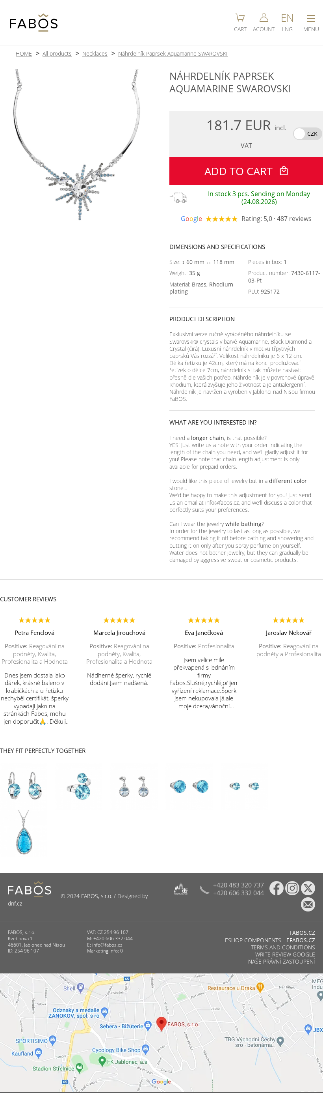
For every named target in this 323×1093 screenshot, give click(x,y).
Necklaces (95, 53)
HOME (24, 53)
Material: (201, 288)
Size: (201, 262)
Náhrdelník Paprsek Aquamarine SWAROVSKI (173, 53)
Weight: (184, 273)
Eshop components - (270, 940)
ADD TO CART (239, 171)
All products (57, 53)
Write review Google (285, 954)
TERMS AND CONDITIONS (283, 947)
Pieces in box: (267, 262)
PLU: (264, 291)
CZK (312, 133)
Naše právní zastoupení (281, 961)
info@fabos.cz (107, 944)
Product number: (284, 277)
